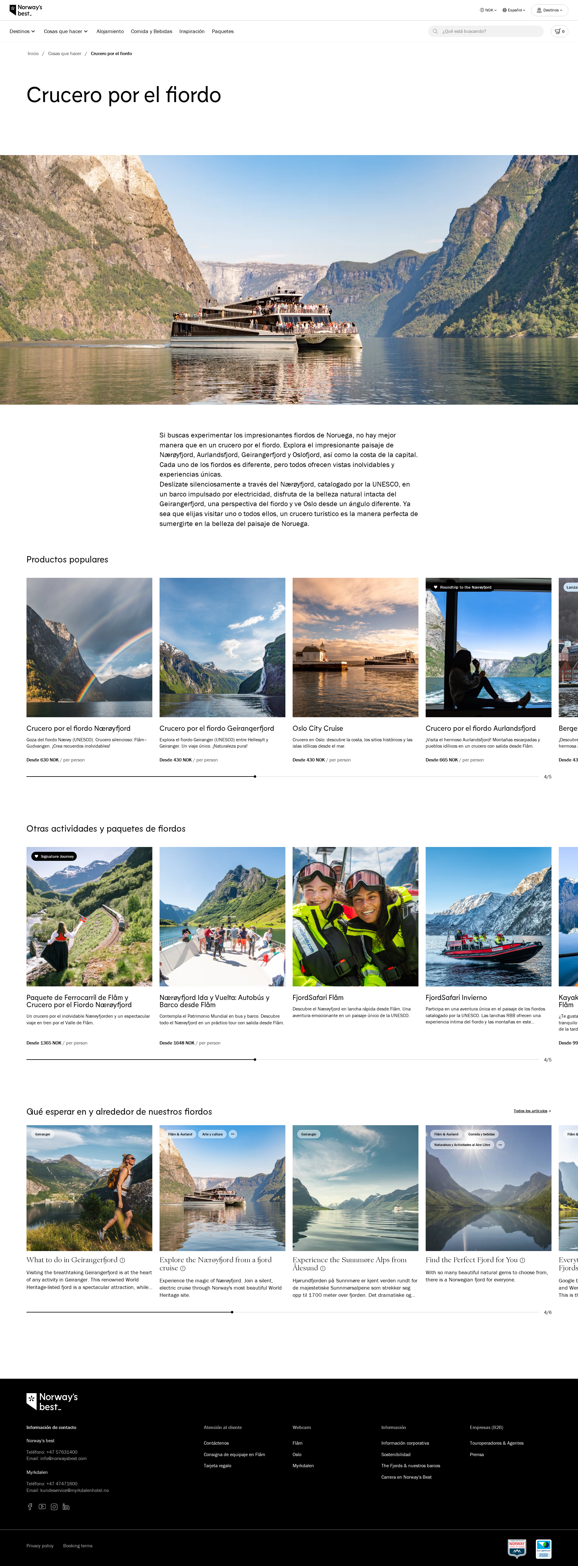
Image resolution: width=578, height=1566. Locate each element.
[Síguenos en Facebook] (30, 1506)
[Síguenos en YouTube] (42, 1506)
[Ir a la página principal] (29, 10)
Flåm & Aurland (180, 1134)
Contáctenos (216, 1443)
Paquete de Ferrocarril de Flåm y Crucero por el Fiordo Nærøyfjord (79, 1001)
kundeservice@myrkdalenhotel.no (74, 1490)
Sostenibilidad (396, 1454)
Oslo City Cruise (318, 728)
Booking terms (77, 1546)
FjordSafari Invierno (456, 997)
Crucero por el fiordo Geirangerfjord (217, 728)
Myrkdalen (303, 1465)
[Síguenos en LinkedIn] (66, 1506)
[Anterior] (40, 649)
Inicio (33, 53)
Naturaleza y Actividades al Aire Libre (462, 1144)
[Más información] (122, 1259)
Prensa (477, 1454)
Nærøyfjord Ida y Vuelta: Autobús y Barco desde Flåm (214, 1001)
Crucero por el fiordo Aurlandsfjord (481, 728)
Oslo (297, 1454)
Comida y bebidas (481, 1134)
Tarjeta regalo (217, 1465)
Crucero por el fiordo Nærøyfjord (78, 728)
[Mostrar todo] (233, 1134)
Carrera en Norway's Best (406, 1477)
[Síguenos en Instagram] (54, 1506)
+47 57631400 (61, 1452)
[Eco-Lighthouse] (544, 1549)
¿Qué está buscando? (464, 31)
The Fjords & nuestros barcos (410, 1465)
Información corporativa (405, 1443)
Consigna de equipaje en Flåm (234, 1454)
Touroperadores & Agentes (497, 1443)
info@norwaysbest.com (63, 1458)
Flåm (298, 1443)
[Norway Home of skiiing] (517, 1549)
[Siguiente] (538, 649)
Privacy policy (40, 1546)
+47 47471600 (61, 1483)
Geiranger (42, 1134)
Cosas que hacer (64, 53)
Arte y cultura (212, 1134)
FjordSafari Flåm (318, 997)
